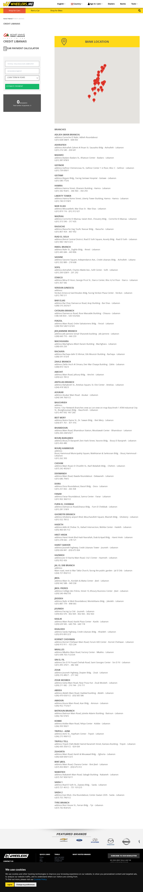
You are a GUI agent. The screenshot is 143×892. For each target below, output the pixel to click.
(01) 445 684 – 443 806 (66, 252)
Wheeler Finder (59, 859)
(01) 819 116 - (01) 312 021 (68, 211)
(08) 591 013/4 (62, 356)
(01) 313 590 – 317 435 (66, 221)
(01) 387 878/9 (62, 160)
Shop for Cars (14, 10)
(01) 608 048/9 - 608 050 (67, 140)
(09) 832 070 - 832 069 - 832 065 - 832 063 (75, 614)
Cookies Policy (40, 879)
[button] (103, 84)
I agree (9, 884)
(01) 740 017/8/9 (63, 201)
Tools (133, 4)
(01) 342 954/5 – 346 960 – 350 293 (72, 191)
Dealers (111, 4)
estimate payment (14, 86)
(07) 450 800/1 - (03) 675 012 (69, 767)
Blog (41, 861)
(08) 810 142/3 (62, 367)
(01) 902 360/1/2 (63, 499)
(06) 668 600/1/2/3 (64, 756)
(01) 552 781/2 (62, 519)
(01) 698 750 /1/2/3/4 (65, 654)
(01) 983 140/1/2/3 (64, 242)
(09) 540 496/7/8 (63, 593)
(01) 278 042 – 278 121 (66, 540)
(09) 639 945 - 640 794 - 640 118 (70, 624)
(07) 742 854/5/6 (63, 808)
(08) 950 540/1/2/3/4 (65, 326)
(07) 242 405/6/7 (63, 468)
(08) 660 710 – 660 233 (66, 336)
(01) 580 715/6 (62, 180)
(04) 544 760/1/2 (63, 397)
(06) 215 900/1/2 (63, 736)
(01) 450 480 (61, 443)
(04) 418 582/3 (62, 387)
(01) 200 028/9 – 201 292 (67, 272)
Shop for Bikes (56, 10)
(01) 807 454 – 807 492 (66, 231)
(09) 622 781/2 (62, 377)
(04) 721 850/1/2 (63, 573)
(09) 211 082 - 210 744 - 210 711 (70, 685)
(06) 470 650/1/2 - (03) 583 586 (70, 695)
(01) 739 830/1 (62, 170)
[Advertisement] (71, 819)
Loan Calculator (59, 857)
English (60, 4)
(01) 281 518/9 (62, 509)
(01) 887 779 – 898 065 (66, 603)
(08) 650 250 (61, 346)
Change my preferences (25, 884)
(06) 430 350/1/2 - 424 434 (68, 746)
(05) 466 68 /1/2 (63, 529)
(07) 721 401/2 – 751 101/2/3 (69, 787)
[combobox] (22, 78)
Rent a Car (35, 10)
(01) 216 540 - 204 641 (66, 150)
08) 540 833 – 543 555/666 (68, 316)
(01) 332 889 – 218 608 (66, 262)
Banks (123, 4)
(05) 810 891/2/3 (63, 634)
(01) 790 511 (61, 295)
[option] (64, 840)
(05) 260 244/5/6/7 (64, 433)
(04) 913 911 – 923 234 (66, 644)
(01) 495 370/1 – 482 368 (67, 665)
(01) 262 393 (61, 458)
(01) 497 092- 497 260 (65, 412)
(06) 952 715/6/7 (63, 705)
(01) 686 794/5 (62, 478)
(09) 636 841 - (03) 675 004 (68, 550)
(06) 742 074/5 (62, 716)
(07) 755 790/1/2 (63, 797)
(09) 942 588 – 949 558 (66, 583)
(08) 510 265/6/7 (63, 305)
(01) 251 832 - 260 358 (66, 489)
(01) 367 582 (61, 282)
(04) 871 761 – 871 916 (66, 422)
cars (41, 859)
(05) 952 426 (61, 560)
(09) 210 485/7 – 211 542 (67, 675)
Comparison (58, 861)
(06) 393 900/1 (62, 726)
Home (5, 19)
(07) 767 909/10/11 (64, 777)
